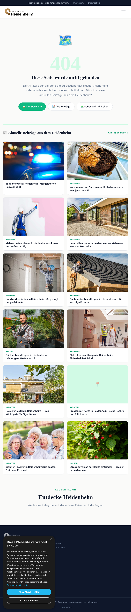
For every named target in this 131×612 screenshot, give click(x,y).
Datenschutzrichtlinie (17, 585)
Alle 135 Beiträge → (118, 132)
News (6, 576)
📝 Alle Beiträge (61, 106)
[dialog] (29, 572)
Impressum (78, 3)
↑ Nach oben (65, 607)
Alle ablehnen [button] (29, 600)
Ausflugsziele (10, 581)
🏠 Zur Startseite (32, 106)
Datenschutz (94, 3)
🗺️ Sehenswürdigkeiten (94, 106)
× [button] (50, 539)
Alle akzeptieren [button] (29, 591)
